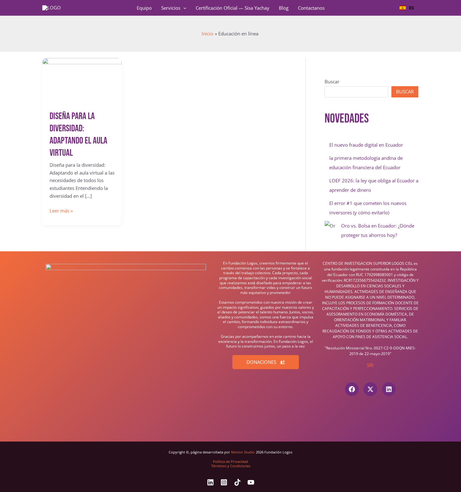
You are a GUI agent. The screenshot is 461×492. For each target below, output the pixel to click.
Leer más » (61, 211)
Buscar (332, 81)
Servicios (170, 8)
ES (411, 8)
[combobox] (407, 8)
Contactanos (311, 8)
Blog (284, 8)
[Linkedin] (210, 482)
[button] (183, 8)
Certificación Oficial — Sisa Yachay (232, 8)
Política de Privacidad (230, 461)
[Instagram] (223, 482)
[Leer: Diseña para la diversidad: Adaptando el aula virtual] (82, 80)
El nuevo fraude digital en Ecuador (366, 145)
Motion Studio (243, 452)
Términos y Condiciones (230, 465)
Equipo (144, 8)
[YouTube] (250, 482)
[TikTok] (237, 482)
